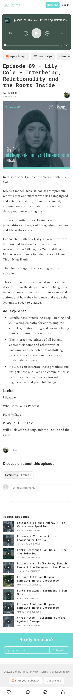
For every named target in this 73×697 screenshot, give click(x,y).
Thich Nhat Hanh (15, 259)
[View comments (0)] (28, 692)
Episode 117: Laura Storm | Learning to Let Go (38, 538)
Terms (44, 671)
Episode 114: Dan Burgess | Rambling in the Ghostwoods (38, 605)
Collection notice (60, 671)
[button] (10, 33)
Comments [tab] (11, 475)
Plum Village (12, 414)
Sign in (65, 5)
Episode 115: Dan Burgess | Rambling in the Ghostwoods (38, 578)
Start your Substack (27, 680)
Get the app (54, 680)
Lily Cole (9, 397)
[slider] (32, 45)
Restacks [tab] (26, 475)
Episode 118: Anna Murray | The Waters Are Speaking (41, 524)
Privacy (34, 671)
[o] (8, 527)
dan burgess (10, 93)
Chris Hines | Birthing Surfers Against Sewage (41, 619)
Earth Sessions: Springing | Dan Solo (42, 592)
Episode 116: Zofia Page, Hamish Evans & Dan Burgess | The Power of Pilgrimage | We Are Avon (42, 565)
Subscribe (52, 5)
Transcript (45, 56)
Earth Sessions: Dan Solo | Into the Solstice (42, 551)
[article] (36, 526)
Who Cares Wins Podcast (21, 406)
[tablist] (18, 475)
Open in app (18, 56)
